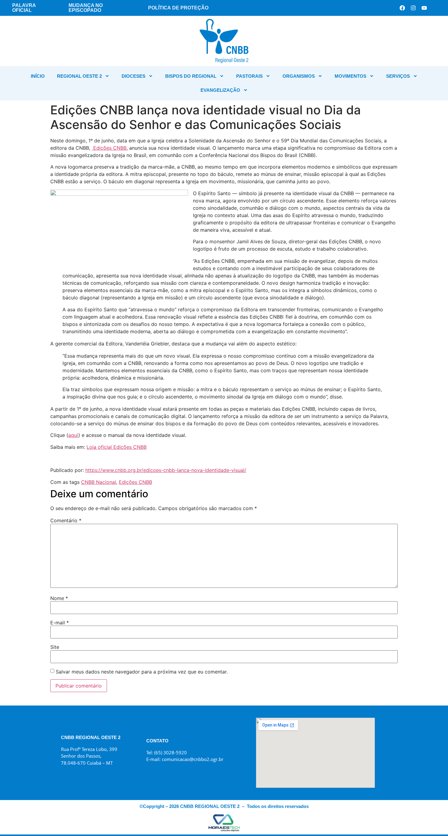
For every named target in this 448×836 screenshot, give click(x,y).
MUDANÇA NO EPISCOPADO (86, 8)
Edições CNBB (109, 148)
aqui (73, 435)
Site (54, 647)
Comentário (65, 520)
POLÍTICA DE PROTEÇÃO (178, 7)
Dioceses (133, 76)
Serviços (398, 76)
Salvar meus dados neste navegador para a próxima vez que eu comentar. (142, 671)
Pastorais (249, 76)
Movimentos (350, 76)
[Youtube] (424, 7)
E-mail (59, 622)
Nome (59, 598)
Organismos (299, 76)
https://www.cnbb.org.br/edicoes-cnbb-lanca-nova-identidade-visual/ (165, 470)
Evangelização (220, 90)
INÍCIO (38, 76)
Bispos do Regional (190, 76)
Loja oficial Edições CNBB (117, 447)
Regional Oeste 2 (79, 76)
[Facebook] (402, 7)
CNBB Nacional (98, 482)
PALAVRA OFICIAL (24, 8)
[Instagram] (413, 7)
